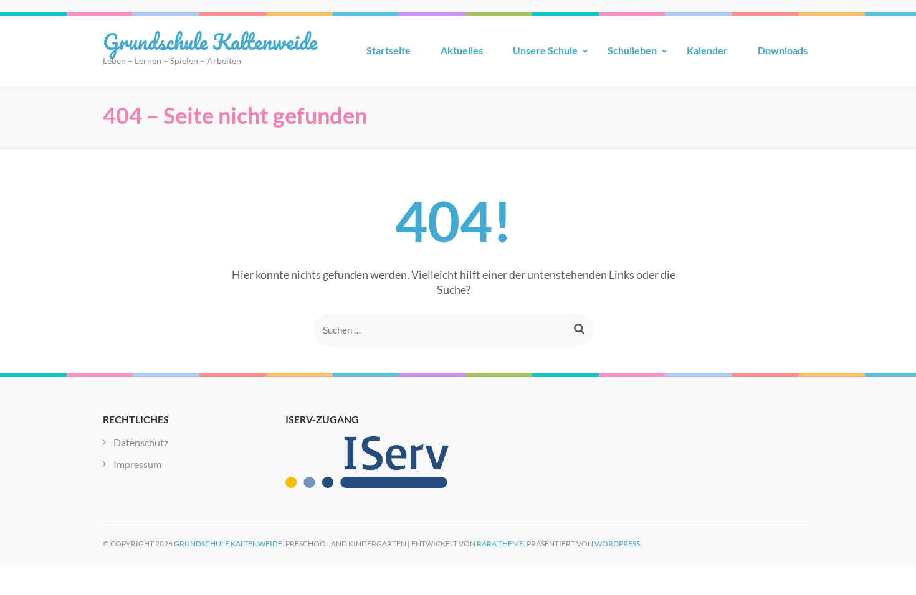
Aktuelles (462, 50)
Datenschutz (140, 442)
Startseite (388, 50)
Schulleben (632, 50)
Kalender (707, 50)
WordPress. (618, 543)
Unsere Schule (545, 50)
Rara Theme (500, 543)
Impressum (137, 464)
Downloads (783, 50)
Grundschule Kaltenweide (210, 41)
